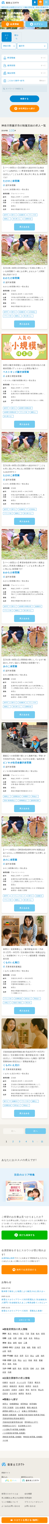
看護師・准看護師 (9, 1415)
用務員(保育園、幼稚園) (12, 1437)
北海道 (17, 1347)
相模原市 (13, 1386)
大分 (37, 1368)
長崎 (32, 1368)
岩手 (39, 1347)
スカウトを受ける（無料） (26, 1520)
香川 (4, 1364)
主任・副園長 (20, 1408)
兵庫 (15, 1338)
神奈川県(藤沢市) (42, 7)
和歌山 (37, 1338)
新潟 (16, 1356)
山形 (4, 1351)
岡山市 (41, 1390)
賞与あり (28, 998)
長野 (21, 1356)
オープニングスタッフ (18, 896)
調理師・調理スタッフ (11, 1411)
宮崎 (43, 1368)
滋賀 (25, 1338)
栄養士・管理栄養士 (30, 1411)
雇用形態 (26, 65)
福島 (29, 1347)
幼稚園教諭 (14, 1404)
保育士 (5, 1404)
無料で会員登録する (26, 1270)
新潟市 (21, 1386)
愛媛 (41, 1360)
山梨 (37, 1356)
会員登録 (14, 24)
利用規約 (28, 1498)
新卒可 (6, 215)
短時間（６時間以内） (10, 412)
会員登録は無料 (8, 1258)
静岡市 (28, 1386)
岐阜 (20, 1343)
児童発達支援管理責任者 (13, 1422)
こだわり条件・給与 (26, 81)
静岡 (15, 1343)
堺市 (27, 1390)
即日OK (28, 1002)
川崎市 (5, 1386)
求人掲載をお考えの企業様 (13, 1498)
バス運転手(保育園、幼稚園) (14, 1429)
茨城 (32, 1334)
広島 (14, 1360)
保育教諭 (24, 1404)
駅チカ (14, 215)
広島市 (5, 1394)
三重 (25, 1343)
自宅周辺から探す (26, 108)
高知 (15, 1364)
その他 (5, 1440)
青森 (34, 1347)
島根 (30, 1360)
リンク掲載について (10, 1502)
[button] (35, 3)
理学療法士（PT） (31, 1422)
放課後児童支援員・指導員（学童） (31, 1415)
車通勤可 (26, 796)
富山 (32, 1356)
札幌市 (5, 1382)
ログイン (38, 24)
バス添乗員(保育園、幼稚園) (14, 1433)
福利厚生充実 (35, 800)
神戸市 (33, 1390)
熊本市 (28, 1394)
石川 (27, 1356)
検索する (24, 99)
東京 (10, 1334)
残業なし (7, 219)
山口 (25, 1360)
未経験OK (22, 215)
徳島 (9, 1364)
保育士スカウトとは (10, 1494)
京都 (20, 1338)
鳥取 (35, 1360)
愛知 (10, 1343)
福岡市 (21, 1394)
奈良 (31, 1338)
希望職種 (26, 58)
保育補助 (33, 1404)
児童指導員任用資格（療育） (14, 1418)
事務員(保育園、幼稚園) (33, 1437)
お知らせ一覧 (24, 1320)
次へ (35, 1131)
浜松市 (35, 1386)
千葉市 (30, 1382)
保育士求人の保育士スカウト (12, 7)
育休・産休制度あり (10, 800)
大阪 (10, 1338)
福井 (43, 1356)
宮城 (23, 1347)
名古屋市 (6, 1390)
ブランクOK (32, 215)
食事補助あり (23, 800)
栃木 (38, 1334)
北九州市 (13, 1394)
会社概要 (28, 1494)
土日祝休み (32, 312)
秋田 (9, 1351)
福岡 (14, 1368)
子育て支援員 (8, 1408)
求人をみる (24, 227)
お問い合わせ (30, 1506)
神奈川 (16, 1334)
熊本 (20, 1368)
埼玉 (22, 1334)
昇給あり (34, 796)
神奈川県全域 (29, 7)
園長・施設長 (32, 1408)
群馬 (43, 1334)
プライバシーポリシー (33, 1502)
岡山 (20, 1360)
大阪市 (21, 1390)
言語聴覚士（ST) (24, 1426)
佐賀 (4, 1372)
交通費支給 (27, 219)
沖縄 (9, 1372)
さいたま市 (21, 1382)
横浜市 (37, 1382)
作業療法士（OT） (9, 1426)
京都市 (14, 1390)
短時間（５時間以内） (25, 408)
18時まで (7, 1002)
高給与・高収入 (17, 1002)
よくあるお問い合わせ (11, 1506)
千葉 (27, 1334)
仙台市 (12, 1382)
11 (42, 1141)
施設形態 (26, 73)
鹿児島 (26, 1368)
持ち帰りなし (17, 219)
